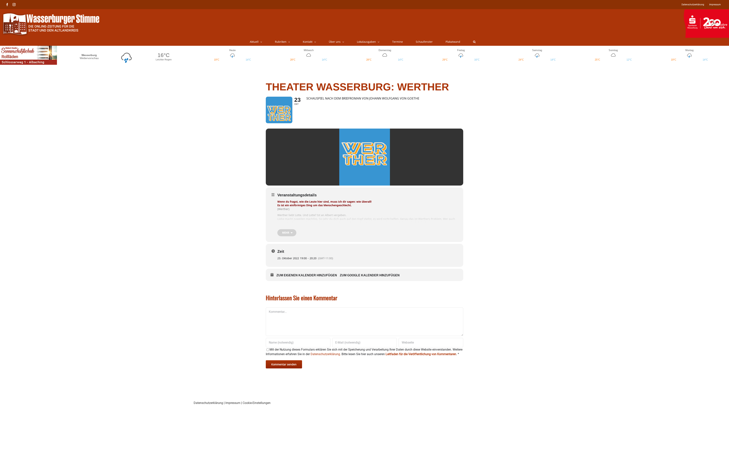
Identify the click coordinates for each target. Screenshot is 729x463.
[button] (474, 42)
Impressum (232, 403)
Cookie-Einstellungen (257, 403)
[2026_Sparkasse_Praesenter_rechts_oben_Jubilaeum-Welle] (706, 11)
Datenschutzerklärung (208, 403)
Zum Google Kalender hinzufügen (370, 275)
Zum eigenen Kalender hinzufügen (306, 275)
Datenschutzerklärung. (326, 354)
